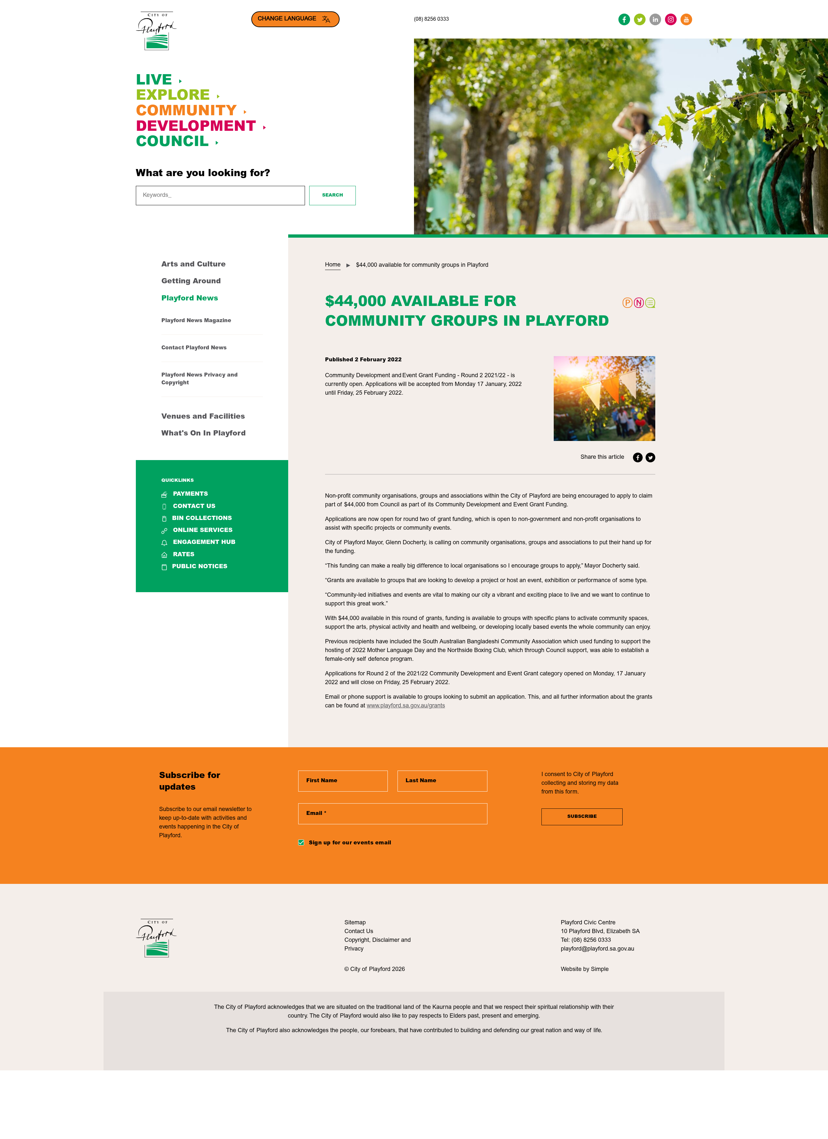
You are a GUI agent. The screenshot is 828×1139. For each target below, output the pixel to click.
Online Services (203, 531)
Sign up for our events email (350, 843)
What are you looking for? (203, 174)
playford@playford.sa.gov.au (597, 949)
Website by (576, 970)
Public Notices (199, 567)
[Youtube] (686, 19)
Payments (190, 494)
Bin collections (202, 519)
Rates (183, 555)
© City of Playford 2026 (374, 970)
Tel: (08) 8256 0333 (586, 940)
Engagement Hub (204, 543)
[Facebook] (624, 19)
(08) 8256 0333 (431, 19)
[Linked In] (655, 19)
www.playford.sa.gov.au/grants (406, 706)
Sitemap (355, 923)
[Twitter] (640, 19)
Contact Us (194, 507)
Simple (600, 970)
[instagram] (671, 19)
